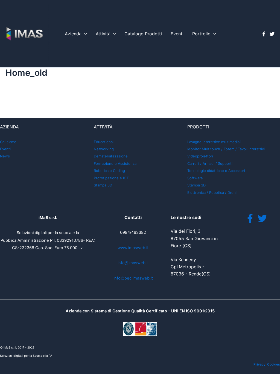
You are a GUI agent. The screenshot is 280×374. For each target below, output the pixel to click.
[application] (84, 34)
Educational (103, 142)
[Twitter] (272, 33)
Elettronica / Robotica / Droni (212, 192)
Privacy (259, 364)
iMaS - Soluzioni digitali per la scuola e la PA (48, 33)
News (5, 156)
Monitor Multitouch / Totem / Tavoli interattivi (226, 149)
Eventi (177, 33)
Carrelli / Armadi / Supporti (209, 163)
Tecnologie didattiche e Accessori (216, 170)
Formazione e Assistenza (115, 163)
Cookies (273, 364)
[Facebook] (263, 33)
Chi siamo (8, 142)
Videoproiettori (200, 156)
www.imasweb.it (133, 247)
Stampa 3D (103, 185)
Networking (104, 149)
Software (195, 178)
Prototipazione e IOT (111, 178)
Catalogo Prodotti (143, 33)
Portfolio (201, 33)
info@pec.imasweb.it (133, 278)
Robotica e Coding (109, 170)
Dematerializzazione (111, 156)
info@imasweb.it (133, 262)
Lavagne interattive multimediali (214, 142)
